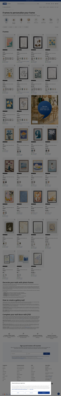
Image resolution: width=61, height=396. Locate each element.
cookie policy (31, 389)
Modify (18, 392)
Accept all (43, 392)
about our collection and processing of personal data (19, 389)
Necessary (31, 392)
